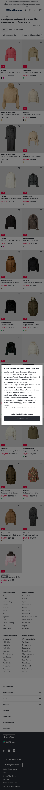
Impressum (31, 408)
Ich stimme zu (22, 419)
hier (20, 403)
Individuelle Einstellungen (22, 414)
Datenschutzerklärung (19, 408)
